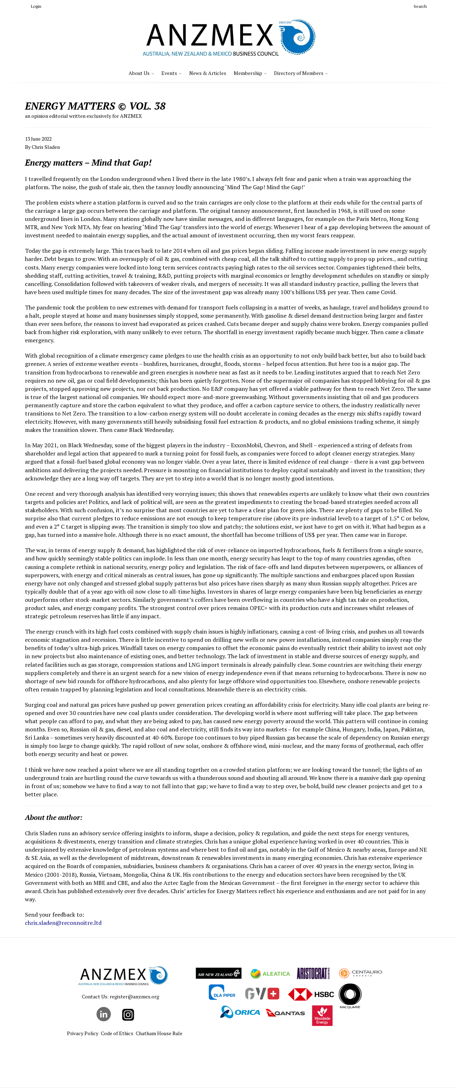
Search (420, 6)
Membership (248, 73)
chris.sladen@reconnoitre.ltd (63, 923)
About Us (139, 73)
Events (169, 73)
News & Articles (207, 73)
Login (36, 6)
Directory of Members (298, 73)
